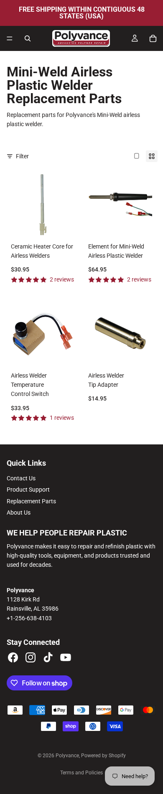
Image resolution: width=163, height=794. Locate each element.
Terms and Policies (81, 773)
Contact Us (21, 478)
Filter (22, 156)
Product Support (28, 489)
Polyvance (67, 755)
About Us (19, 512)
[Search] (27, 38)
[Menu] (9, 38)
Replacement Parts (31, 501)
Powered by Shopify (103, 755)
